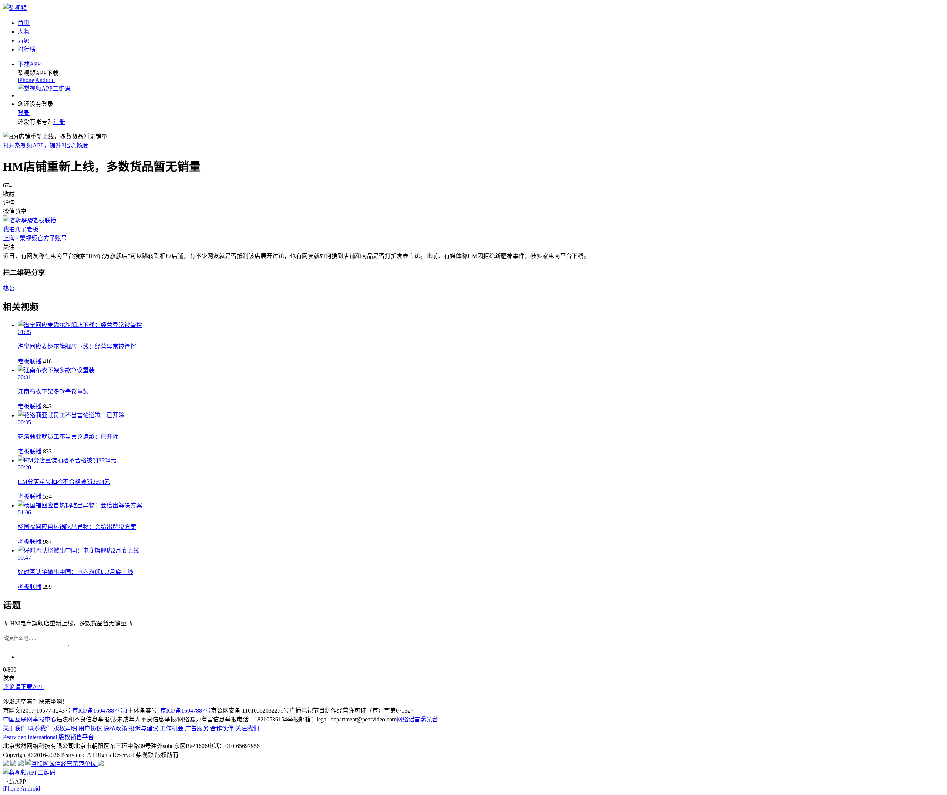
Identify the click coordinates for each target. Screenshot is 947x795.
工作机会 (171, 728)
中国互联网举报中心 (29, 719)
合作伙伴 (222, 728)
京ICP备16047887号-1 (100, 710)
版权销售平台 (76, 737)
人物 (24, 31)
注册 (59, 122)
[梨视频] (15, 8)
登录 (24, 113)
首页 (24, 23)
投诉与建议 (143, 728)
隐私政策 (115, 728)
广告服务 (197, 728)
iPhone (26, 80)
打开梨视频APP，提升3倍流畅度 (45, 145)
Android (45, 80)
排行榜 (27, 49)
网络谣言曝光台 (417, 719)
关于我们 (15, 728)
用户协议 (90, 728)
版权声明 (65, 728)
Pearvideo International (30, 737)
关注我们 (247, 728)
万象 (24, 40)
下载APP (29, 64)
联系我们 (40, 728)
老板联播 (29, 361)
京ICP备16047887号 (185, 710)
